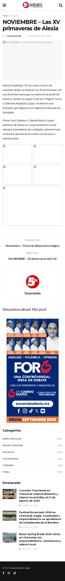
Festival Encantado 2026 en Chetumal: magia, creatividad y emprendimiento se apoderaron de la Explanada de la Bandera (40, 517)
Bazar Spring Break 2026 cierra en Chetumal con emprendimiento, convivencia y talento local (40, 539)
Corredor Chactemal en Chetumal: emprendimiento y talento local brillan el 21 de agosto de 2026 (38, 495)
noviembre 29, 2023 (39, 36)
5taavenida (14, 36)
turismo (8, 465)
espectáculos (12, 438)
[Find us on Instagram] (9, 573)
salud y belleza (13, 445)
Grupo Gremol (16, 568)
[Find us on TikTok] (15, 573)
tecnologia (11, 458)
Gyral (27, 568)
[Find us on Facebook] (3, 573)
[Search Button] (60, 5)
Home (5, 15)
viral (6, 472)
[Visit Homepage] (32, 5)
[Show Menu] (4, 5)
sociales (15, 15)
